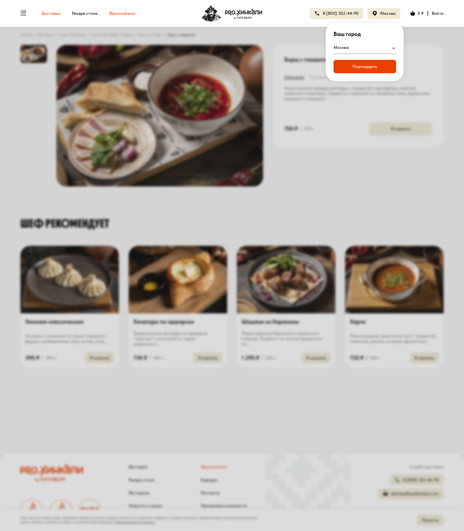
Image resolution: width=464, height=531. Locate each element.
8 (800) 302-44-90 (341, 13)
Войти (438, 13)
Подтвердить (364, 66)
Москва (388, 13)
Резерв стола (84, 13)
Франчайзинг (122, 13)
